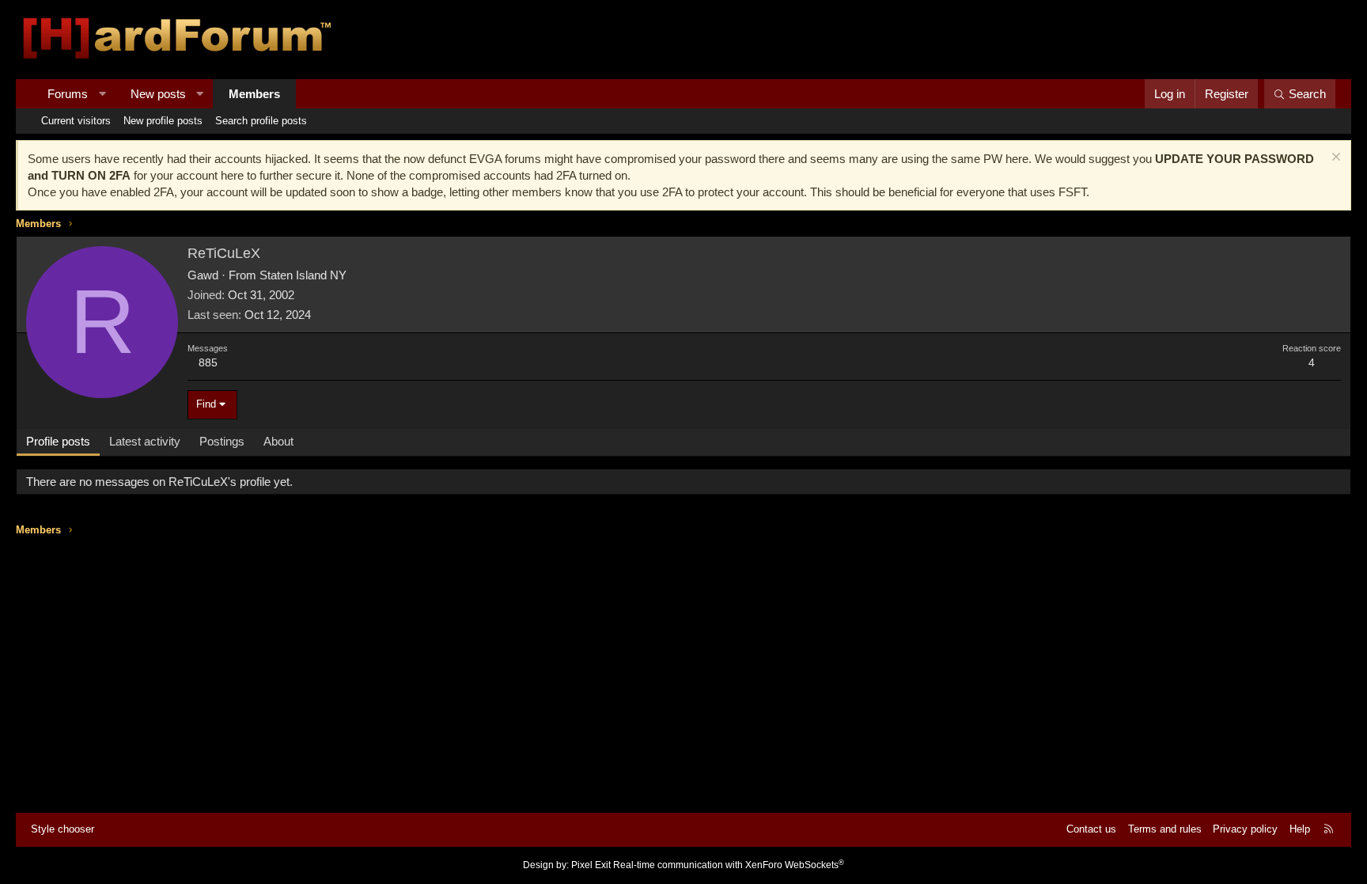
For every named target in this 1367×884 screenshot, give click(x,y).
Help (1299, 829)
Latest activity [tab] (144, 441)
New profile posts (163, 121)
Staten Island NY (302, 275)
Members (254, 94)
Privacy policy (1245, 829)
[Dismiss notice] (1334, 158)
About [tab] (278, 441)
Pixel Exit (591, 865)
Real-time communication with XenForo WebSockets (728, 865)
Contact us (1091, 829)
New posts (158, 94)
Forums (67, 94)
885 (208, 362)
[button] (102, 93)
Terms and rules (1165, 829)
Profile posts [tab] (58, 441)
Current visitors (76, 121)
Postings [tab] (221, 441)
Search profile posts (261, 121)
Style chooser (62, 829)
